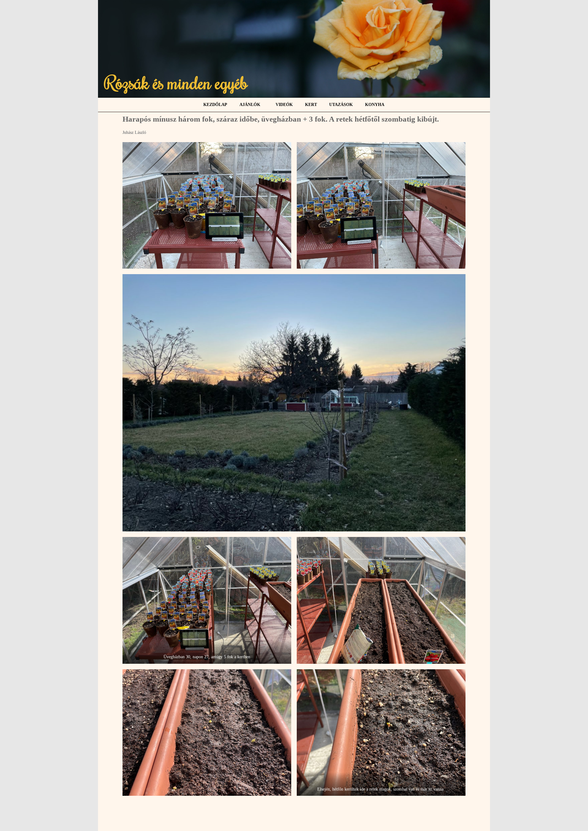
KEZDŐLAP (215, 104)
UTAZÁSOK (341, 104)
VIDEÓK (284, 104)
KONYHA (374, 104)
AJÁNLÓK (249, 104)
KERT (311, 104)
